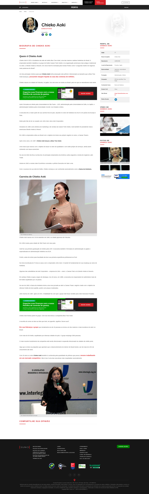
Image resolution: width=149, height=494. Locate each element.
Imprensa (82, 450)
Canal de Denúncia (85, 454)
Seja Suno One (61, 450)
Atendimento (83, 446)
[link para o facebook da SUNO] (70, 474)
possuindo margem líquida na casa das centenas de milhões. (52, 77)
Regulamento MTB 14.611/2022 (66, 452)
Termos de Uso (37, 458)
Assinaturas (61, 448)
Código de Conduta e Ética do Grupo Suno (39, 453)
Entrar (126, 2)
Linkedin (116, 99)
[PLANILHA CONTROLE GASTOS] (58, 93)
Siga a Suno (83, 448)
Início (20, 11)
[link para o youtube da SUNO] (78, 474)
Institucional (37, 446)
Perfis (25, 11)
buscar (126, 7)
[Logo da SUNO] (22, 2)
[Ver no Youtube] (124, 133)
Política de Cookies (39, 450)
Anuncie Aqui (84, 452)
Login (59, 446)
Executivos (47, 28)
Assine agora (123, 446)
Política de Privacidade (40, 448)
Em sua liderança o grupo (28, 327)
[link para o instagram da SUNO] (74, 474)
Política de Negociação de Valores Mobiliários (41, 456)
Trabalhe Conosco (85, 456)
